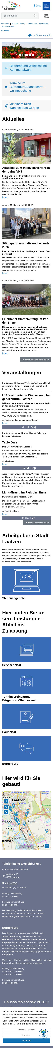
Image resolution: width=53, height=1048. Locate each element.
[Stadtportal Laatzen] (11, 5)
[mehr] (5, 197)
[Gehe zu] (6, 801)
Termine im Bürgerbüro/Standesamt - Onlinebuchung (27, 86)
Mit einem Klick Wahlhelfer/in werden (24, 106)
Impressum (26, 1035)
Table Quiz (9, 442)
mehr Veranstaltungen (38, 523)
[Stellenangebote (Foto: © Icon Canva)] (26, 580)
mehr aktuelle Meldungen (37, 360)
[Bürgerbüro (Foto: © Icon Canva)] (26, 748)
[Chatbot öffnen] (43, 1033)
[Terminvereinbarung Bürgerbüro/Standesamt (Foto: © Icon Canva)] (26, 681)
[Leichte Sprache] (46, 6)
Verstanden (26, 1040)
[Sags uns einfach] (37, 6)
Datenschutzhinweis (26, 1030)
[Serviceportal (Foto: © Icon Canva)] (26, 649)
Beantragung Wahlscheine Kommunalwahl (28, 67)
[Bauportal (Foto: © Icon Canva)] (26, 716)
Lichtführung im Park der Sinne (24, 492)
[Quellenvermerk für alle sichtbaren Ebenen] (47, 846)
